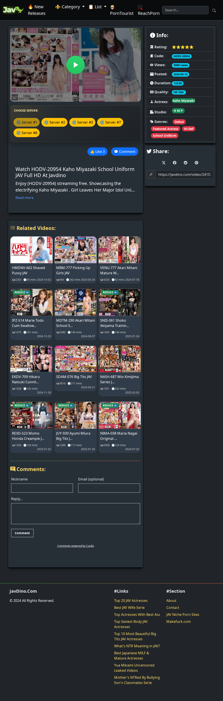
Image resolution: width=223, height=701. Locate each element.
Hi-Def (188, 129)
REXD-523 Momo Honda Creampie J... (28, 436)
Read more (24, 197)
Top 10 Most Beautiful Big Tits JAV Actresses (135, 636)
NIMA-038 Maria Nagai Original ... (118, 436)
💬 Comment (124, 151)
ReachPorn (149, 13)
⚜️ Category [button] (68, 7)
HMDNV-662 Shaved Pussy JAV (28, 270)
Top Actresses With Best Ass (137, 614)
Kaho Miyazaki (183, 100)
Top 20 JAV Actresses (131, 600)
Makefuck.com (178, 621)
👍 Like (97, 151)
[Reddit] (185, 163)
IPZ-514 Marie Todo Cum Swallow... (28, 323)
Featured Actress (165, 129)
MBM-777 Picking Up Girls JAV (73, 270)
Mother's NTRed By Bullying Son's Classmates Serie (137, 680)
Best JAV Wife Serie (129, 607)
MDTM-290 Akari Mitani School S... (75, 323)
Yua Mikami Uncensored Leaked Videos (134, 668)
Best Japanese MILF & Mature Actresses (131, 656)
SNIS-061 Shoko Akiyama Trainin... (114, 323)
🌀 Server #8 (26, 132)
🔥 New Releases (37, 10)
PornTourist (121, 13)
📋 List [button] (95, 7)
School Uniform (164, 135)
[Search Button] (214, 10)
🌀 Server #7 (110, 122)
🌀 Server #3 (82, 122)
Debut (179, 122)
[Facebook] (174, 163)
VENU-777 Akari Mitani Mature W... (118, 270)
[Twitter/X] (163, 163)
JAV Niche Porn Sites (182, 614)
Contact (172, 607)
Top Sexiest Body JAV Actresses (131, 624)
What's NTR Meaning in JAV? (137, 646)
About (171, 600)
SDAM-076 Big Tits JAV (74, 376)
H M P (178, 111)
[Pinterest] (196, 163)
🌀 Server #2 (54, 122)
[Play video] (75, 65)
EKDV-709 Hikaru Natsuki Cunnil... (26, 379)
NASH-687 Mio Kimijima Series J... (119, 379)
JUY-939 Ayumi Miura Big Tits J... (73, 436)
